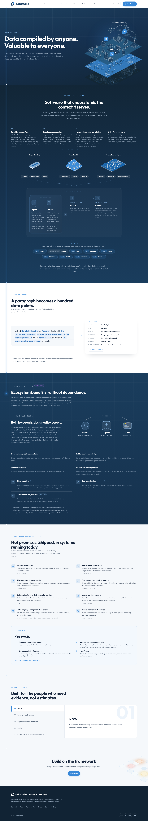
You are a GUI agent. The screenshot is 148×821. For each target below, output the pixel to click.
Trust (21, 807)
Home (46, 4)
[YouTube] (135, 815)
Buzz (95, 4)
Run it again (97, 349)
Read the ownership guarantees (26, 660)
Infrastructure (64, 4)
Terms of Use (30, 807)
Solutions (76, 4)
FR (118, 4)
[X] (125, 815)
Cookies (53, 807)
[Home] (20, 4)
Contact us (131, 4)
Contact (14, 807)
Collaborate (86, 4)
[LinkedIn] (121, 815)
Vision (54, 4)
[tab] (37, 708)
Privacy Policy (42, 807)
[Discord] (130, 815)
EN (114, 4)
